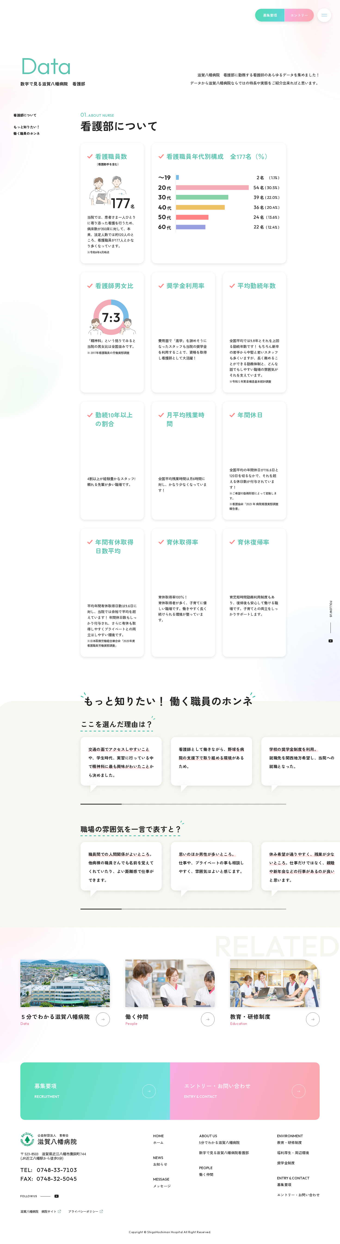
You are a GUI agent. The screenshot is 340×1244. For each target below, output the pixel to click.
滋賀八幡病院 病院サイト (38, 1211)
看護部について (25, 376)
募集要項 (270, 15)
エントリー (299, 15)
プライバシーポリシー (83, 1211)
